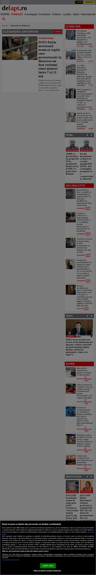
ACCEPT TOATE (48, 566)
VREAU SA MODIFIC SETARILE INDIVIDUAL (47, 570)
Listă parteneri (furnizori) (10, 560)
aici (17, 545)
